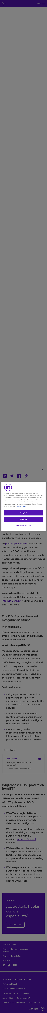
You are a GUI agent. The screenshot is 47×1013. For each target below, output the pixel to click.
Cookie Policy (21, 506)
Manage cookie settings (23, 525)
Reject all (23, 519)
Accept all (23, 513)
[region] (23, 506)
